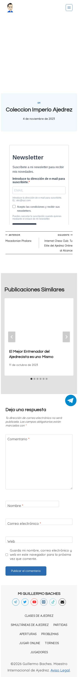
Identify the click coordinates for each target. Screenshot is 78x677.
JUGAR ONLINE (29, 643)
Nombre (15, 505)
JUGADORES (39, 652)
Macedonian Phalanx (18, 238)
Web (11, 541)
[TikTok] (53, 602)
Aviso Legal (60, 670)
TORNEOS (52, 643)
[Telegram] (15, 602)
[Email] (62, 602)
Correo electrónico (24, 523)
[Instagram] (43, 602)
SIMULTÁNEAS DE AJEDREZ (30, 625)
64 (39, 102)
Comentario (18, 439)
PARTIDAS (60, 625)
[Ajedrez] (10, 7)
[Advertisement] (39, 54)
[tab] (31, 379)
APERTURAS (28, 634)
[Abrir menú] (69, 7)
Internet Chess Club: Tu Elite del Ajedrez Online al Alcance (58, 243)
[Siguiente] (66, 337)
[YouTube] (34, 602)
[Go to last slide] (11, 337)
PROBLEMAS (49, 634)
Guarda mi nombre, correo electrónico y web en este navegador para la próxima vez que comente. (41, 554)
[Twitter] (25, 602)
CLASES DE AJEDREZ (39, 616)
